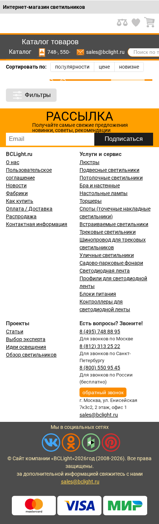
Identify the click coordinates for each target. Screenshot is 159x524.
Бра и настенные (100, 185)
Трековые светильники (108, 232)
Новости (16, 185)
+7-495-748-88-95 (52, 52)
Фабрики (17, 193)
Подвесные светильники (109, 170)
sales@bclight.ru (105, 52)
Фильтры (38, 94)
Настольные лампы (104, 193)
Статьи (14, 331)
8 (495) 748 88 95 (100, 331)
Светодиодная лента (105, 271)
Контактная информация (36, 224)
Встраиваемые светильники (114, 224)
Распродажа (21, 216)
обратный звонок (103, 392)
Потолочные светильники (111, 178)
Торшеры (91, 201)
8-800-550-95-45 (65, 52)
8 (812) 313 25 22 (100, 346)
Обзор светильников (31, 355)
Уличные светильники (107, 255)
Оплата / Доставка (29, 209)
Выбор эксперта (25, 339)
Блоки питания (98, 294)
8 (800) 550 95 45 (100, 368)
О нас (12, 162)
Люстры (89, 162)
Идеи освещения (26, 347)
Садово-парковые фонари (111, 263)
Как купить (19, 201)
